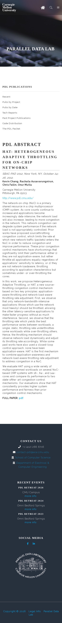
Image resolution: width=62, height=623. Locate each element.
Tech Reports (9, 112)
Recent (6, 96)
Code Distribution (12, 123)
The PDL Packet (11, 128)
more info (31, 496)
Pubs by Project (11, 102)
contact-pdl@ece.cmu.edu (32, 452)
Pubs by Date (10, 107)
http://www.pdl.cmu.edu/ (18, 198)
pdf (21, 398)
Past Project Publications (16, 118)
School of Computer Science (33, 457)
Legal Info (35, 611)
